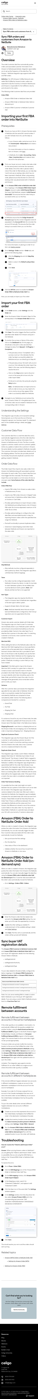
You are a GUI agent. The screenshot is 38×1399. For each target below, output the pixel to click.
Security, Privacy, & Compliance (9, 1393)
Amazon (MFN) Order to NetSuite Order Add (18, 1257)
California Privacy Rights (23, 1393)
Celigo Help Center (7, 16)
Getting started (15, 247)
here (23, 151)
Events (3, 1347)
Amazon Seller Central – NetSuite (13, 18)
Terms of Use (4, 1394)
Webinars (4, 1344)
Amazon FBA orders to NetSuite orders (15, 20)
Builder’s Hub (5, 1350)
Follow (9, 53)
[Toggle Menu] (35, 3)
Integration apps (20, 16)
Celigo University (6, 1353)
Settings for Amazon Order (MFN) (18, 1261)
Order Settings (12, 929)
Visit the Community (19, 1309)
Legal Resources (12, 1394)
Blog (2, 1338)
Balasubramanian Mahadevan (16, 47)
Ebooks (3, 1341)
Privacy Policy (24, 1391)
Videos (3, 1356)
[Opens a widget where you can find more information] (30, 1396)
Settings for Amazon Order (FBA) (15, 1266)
